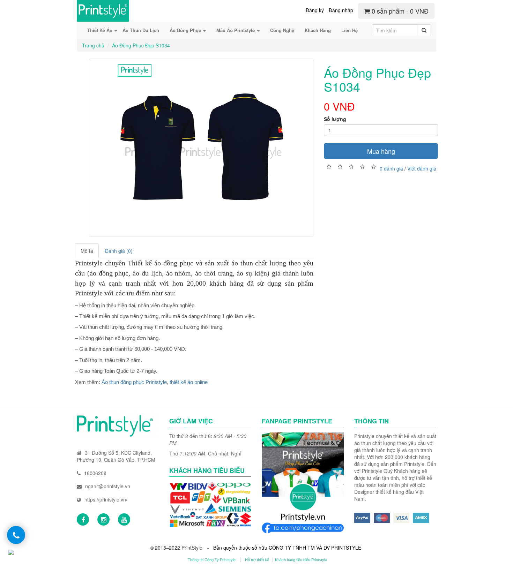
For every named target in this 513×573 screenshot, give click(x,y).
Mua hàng (381, 151)
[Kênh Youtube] (124, 519)
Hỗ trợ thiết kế (257, 560)
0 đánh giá (391, 168)
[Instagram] (103, 519)
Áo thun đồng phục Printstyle (134, 382)
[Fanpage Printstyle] (83, 519)
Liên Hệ (349, 30)
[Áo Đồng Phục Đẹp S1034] (201, 147)
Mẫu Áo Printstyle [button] (236, 30)
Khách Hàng (318, 30)
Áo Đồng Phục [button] (186, 30)
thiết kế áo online (189, 382)
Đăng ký (315, 10)
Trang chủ (93, 45)
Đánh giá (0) (119, 250)
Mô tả (87, 250)
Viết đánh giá (421, 168)
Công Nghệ (282, 30)
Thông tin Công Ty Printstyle (212, 560)
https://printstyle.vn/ (105, 499)
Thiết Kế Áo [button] (100, 30)
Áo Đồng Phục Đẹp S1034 (141, 45)
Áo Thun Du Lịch (140, 30)
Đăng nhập (341, 10)
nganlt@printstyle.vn (107, 486)
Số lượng (335, 118)
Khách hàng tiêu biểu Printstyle (301, 560)
